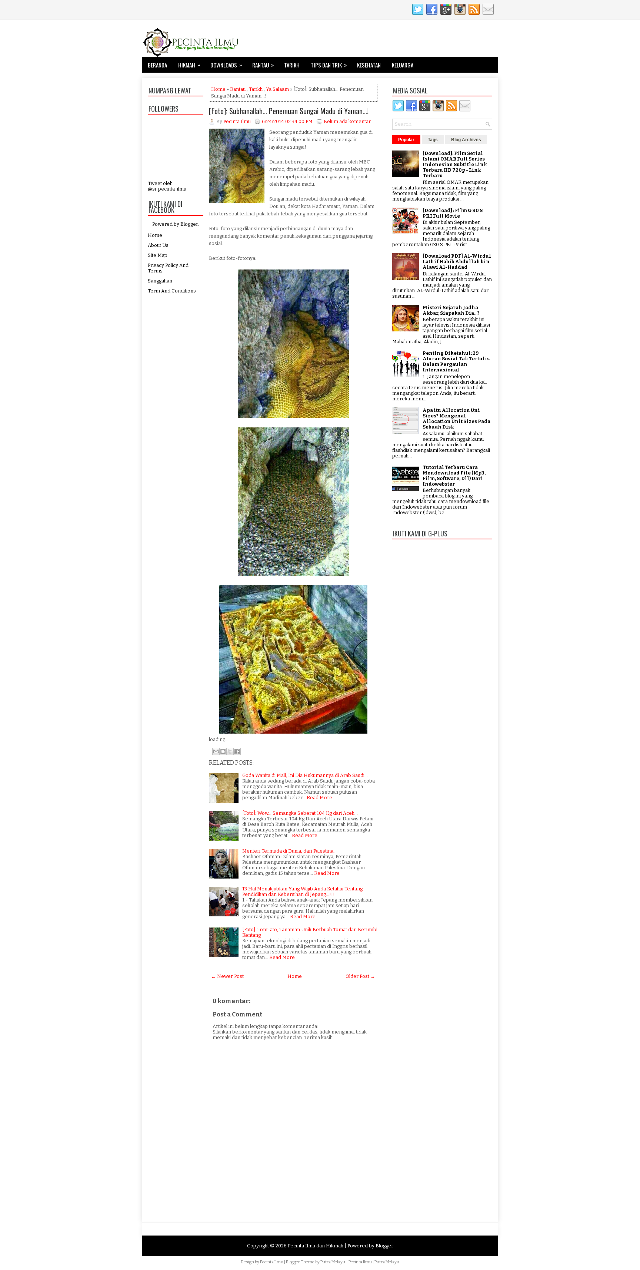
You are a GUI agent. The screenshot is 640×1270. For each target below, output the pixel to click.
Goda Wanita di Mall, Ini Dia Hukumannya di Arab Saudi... (305, 775)
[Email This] (216, 751)
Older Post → (360, 976)
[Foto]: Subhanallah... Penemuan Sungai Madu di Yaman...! (289, 111)
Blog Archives (466, 139)
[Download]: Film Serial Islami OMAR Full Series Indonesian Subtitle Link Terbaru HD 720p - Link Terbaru (455, 164)
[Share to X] (230, 751)
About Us (158, 245)
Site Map (157, 255)
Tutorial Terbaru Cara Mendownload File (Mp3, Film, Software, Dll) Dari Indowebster (454, 475)
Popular (406, 139)
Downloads (226, 64)
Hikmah (189, 64)
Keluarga (402, 65)
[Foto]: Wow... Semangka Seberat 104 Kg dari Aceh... (300, 813)
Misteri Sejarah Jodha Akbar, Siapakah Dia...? (451, 310)
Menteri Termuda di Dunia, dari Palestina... (289, 851)
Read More (319, 797)
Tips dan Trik (329, 64)
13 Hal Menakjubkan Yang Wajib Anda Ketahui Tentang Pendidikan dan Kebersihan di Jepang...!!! (302, 891)
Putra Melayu (332, 1262)
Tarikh (292, 65)
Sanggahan (160, 281)
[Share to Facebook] (237, 751)
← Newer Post (227, 976)
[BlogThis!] (223, 751)
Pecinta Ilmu (271, 1262)
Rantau (263, 64)
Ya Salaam (277, 89)
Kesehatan (369, 65)
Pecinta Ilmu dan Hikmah (315, 1245)
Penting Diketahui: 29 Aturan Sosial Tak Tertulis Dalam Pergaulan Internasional (456, 361)
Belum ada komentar (347, 121)
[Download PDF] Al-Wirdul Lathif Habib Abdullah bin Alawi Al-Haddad (457, 261)
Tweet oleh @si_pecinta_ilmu (167, 186)
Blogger (189, 224)
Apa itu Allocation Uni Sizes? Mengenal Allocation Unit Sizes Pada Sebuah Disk (456, 418)
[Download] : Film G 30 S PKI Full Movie (453, 213)
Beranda (157, 65)
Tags (433, 139)
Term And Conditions (172, 291)
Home (155, 235)
